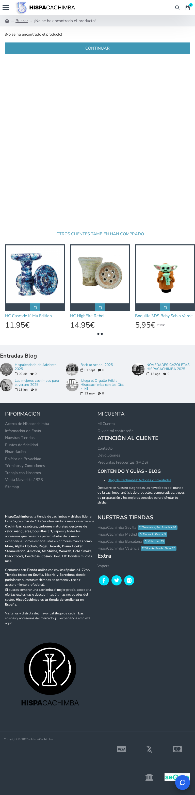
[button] (99, 334)
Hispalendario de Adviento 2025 (36, 367)
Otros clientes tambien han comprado (100, 234)
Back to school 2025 (96, 365)
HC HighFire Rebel (175, 316)
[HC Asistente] (182, 782)
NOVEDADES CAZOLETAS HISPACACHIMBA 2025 (168, 367)
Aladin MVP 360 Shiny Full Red (57, 316)
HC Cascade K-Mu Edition (116, 316)
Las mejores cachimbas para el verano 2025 (37, 383)
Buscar (21, 21)
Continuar (97, 48)
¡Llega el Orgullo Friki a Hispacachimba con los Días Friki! (102, 384)
